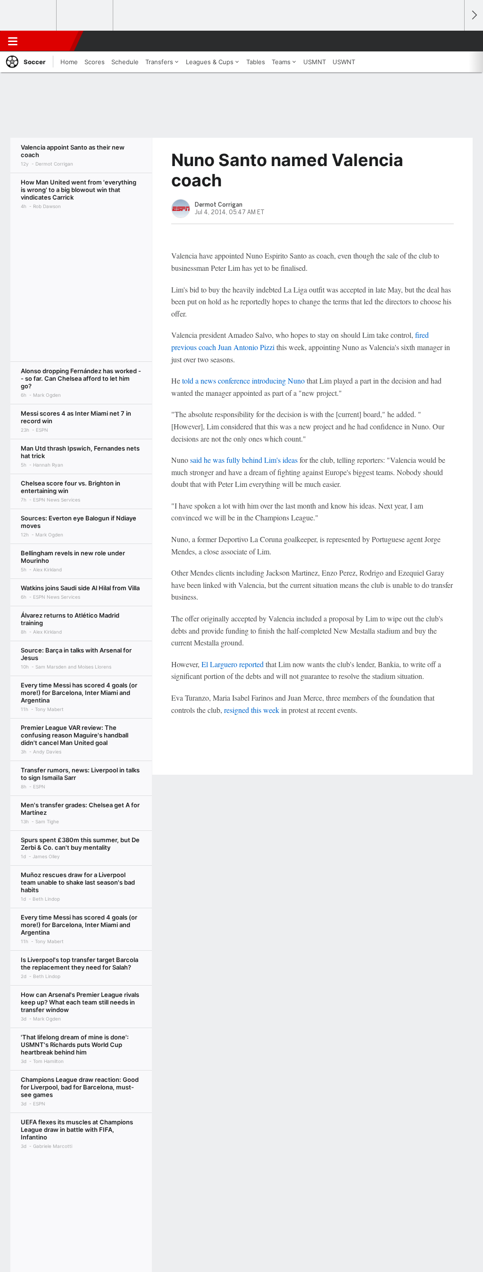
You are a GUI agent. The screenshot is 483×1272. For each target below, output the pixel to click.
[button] (453, 41)
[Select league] (29, 15)
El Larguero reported (232, 664)
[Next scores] (473, 15)
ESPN (50, 41)
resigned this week (251, 710)
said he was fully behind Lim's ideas (244, 460)
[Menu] (12, 41)
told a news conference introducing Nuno (243, 380)
